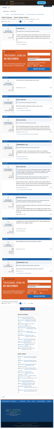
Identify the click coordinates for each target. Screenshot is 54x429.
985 (13, 126)
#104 (50, 116)
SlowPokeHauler (19, 134)
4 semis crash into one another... (30, 356)
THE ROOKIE (8, 224)
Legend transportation (31, 327)
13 (24, 21)
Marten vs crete (30, 331)
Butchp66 (25, 342)
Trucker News (17, 409)
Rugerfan (8, 244)
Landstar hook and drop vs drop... (28, 348)
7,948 (13, 248)
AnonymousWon (30, 328)
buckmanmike (19, 189)
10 (18, 21)
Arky (22, 349)
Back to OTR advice (27, 341)
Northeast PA (11, 130)
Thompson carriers (28, 386)
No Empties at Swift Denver (30, 319)
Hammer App (13, 412)
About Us (8, 409)
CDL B (36, 65)
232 (13, 228)
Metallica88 (32, 19)
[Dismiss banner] (48, 2)
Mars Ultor (26, 391)
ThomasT (25, 340)
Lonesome (18, 110)
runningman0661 (8, 102)
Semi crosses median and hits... (30, 360)
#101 (50, 25)
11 (20, 21)
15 (29, 21)
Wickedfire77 (27, 336)
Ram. (23, 384)
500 (13, 34)
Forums (4, 7)
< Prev (9, 21)
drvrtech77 (26, 357)
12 (22, 21)
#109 (50, 238)
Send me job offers (39, 69)
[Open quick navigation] (50, 14)
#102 (50, 77)
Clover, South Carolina (9, 110)
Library (7, 411)
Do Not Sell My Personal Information (13, 415)
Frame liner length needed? (30, 367)
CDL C (42, 65)
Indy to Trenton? (28, 371)
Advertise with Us (16, 411)
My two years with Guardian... (28, 317)
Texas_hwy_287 (19, 44)
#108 (50, 218)
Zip (28, 51)
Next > (32, 21)
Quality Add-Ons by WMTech (27, 425)
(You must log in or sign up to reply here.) (9, 301)
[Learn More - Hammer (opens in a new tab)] (27, 2)
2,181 (13, 268)
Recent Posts (13, 11)
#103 (50, 96)
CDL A (29, 65)
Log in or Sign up (47, 6)
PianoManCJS (28, 321)
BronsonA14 (27, 369)
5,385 (13, 106)
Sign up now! (27, 309)
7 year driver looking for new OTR (30, 389)
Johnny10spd (28, 365)
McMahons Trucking (22, 378)
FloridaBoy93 (20, 326)
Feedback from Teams (29, 335)
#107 (50, 194)
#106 (50, 163)
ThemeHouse (35, 426)
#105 (50, 141)
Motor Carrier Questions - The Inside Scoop (16, 19)
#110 (50, 259)
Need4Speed (31, 134)
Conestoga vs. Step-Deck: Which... (29, 383)
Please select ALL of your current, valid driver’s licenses (36, 63)
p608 (23, 158)
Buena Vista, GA (10, 232)
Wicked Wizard (8, 122)
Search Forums (6, 11)
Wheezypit (26, 387)
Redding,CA (11, 253)
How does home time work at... (29, 339)
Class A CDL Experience (33, 57)
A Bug (23, 318)
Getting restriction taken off (30, 364)
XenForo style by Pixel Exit (27, 424)
